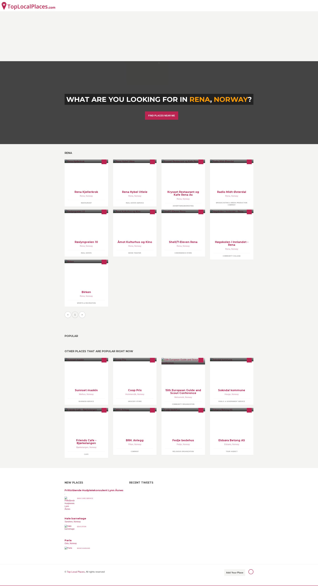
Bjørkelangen (82, 447)
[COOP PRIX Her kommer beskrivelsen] (135, 359)
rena (199, 99)
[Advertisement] (159, 36)
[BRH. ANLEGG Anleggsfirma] (135, 409)
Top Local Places (76, 571)
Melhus (82, 394)
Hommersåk (130, 394)
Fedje (179, 444)
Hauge (228, 394)
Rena (82, 196)
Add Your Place (234, 572)
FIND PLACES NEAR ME (161, 115)
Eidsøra (227, 444)
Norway (231, 99)
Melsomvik (179, 397)
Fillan (130, 444)
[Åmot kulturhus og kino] (135, 211)
